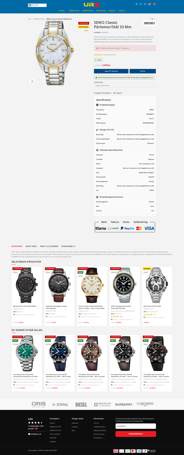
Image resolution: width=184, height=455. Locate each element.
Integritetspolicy (99, 427)
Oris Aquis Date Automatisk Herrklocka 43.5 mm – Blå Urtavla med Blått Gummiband (58, 376)
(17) (154, 314)
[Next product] (154, 19)
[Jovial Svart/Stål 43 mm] (157, 285)
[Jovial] (60, 404)
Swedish (34, 5)
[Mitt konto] (136, 4)
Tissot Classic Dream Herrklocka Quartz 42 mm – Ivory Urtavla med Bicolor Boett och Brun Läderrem (91, 308)
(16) (121, 316)
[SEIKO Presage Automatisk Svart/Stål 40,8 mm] (124, 285)
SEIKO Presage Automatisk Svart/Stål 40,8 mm (121, 307)
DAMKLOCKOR (38, 19)
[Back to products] (152, 19)
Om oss (96, 423)
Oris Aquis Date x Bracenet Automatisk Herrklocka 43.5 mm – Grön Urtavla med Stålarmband (26, 376)
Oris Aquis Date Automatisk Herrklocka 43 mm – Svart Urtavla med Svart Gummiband (156, 376)
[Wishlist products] (145, 4)
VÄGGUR (53, 438)
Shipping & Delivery (100, 430)
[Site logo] (92, 4)
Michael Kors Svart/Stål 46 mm (24, 306)
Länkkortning (98, 82)
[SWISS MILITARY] (102, 404)
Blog (73, 430)
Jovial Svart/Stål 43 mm (152, 306)
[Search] (141, 4)
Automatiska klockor (117, 311)
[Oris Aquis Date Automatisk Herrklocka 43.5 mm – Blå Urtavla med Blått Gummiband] (59, 353)
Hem (29, 19)
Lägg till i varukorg (111, 71)
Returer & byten (99, 434)
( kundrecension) (109, 55)
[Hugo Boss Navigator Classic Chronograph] (59, 285)
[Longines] (145, 404)
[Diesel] (81, 404)
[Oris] (38, 404)
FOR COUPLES (55, 434)
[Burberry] (124, 404)
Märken (52, 423)
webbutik (75, 423)
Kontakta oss (98, 438)
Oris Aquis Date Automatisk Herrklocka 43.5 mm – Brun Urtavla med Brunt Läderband (91, 376)
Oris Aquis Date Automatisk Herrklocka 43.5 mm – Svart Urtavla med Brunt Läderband (124, 376)
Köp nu (142, 71)
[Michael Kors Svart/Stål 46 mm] (27, 285)
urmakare (53, 441)
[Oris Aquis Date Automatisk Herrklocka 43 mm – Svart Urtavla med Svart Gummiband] (157, 353)
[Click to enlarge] (32, 81)
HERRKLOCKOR (18, 309)
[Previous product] (149, 19)
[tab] (17, 246)
